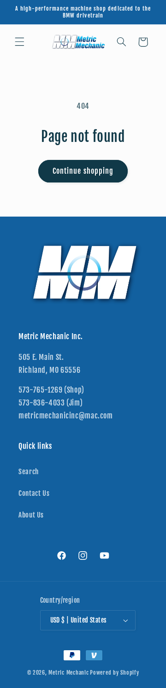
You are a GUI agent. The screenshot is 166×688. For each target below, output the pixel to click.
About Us (31, 515)
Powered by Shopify (114, 672)
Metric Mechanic (68, 672)
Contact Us (33, 493)
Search (28, 471)
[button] (19, 42)
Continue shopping (83, 171)
